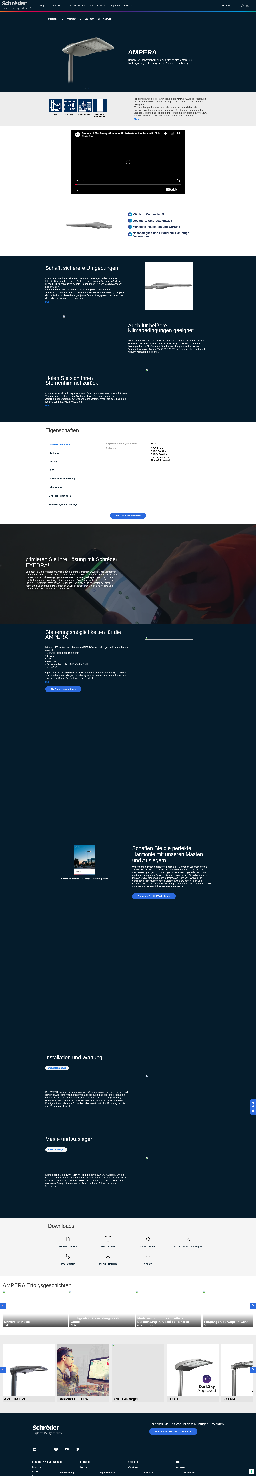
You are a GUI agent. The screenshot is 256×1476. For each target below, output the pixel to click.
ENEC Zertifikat (158, 451)
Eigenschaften (107, 1472)
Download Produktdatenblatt (28, 1391)
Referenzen (189, 1472)
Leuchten (89, 19)
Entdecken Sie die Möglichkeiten (153, 896)
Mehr (136, 119)
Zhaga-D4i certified (160, 460)
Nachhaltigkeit (96, 6)
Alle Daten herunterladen (128, 516)
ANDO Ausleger (125, 1399)
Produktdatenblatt (68, 1246)
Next (253, 1306)
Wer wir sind (133, 1467)
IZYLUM (229, 1399)
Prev (3, 1306)
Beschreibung (66, 1472)
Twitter (45, 1451)
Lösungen (41, 6)
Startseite (53, 19)
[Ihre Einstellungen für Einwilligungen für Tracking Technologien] (251, 1471)
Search (237, 5)
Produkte (57, 6)
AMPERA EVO (15, 1399)
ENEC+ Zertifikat (159, 454)
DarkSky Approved (160, 457)
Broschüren (108, 1246)
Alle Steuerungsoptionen (63, 689)
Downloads (148, 1472)
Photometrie (68, 1264)
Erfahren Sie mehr (28, 1383)
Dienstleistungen (75, 6)
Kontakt (253, 1107)
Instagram (56, 1451)
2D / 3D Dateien (108, 1264)
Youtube (66, 1451)
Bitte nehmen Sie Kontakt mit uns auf (173, 1431)
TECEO (173, 1399)
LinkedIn (34, 1451)
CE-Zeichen (157, 448)
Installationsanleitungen (188, 1246)
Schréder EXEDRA (73, 1399)
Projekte (114, 6)
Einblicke (128, 6)
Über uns (226, 6)
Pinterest (77, 1451)
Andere (148, 1264)
